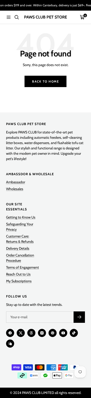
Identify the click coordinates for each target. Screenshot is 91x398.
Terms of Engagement (22, 267)
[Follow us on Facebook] (10, 333)
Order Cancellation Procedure (20, 258)
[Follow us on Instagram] (42, 333)
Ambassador (15, 182)
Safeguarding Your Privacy (19, 227)
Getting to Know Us (20, 217)
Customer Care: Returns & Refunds (20, 239)
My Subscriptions (19, 281)
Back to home (45, 81)
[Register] (79, 317)
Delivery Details (17, 248)
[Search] (16, 17)
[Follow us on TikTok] (74, 333)
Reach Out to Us (18, 274)
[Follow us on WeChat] (10, 344)
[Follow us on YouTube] (63, 333)
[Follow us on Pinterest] (53, 333)
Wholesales (14, 189)
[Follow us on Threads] (31, 333)
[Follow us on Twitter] (21, 333)
